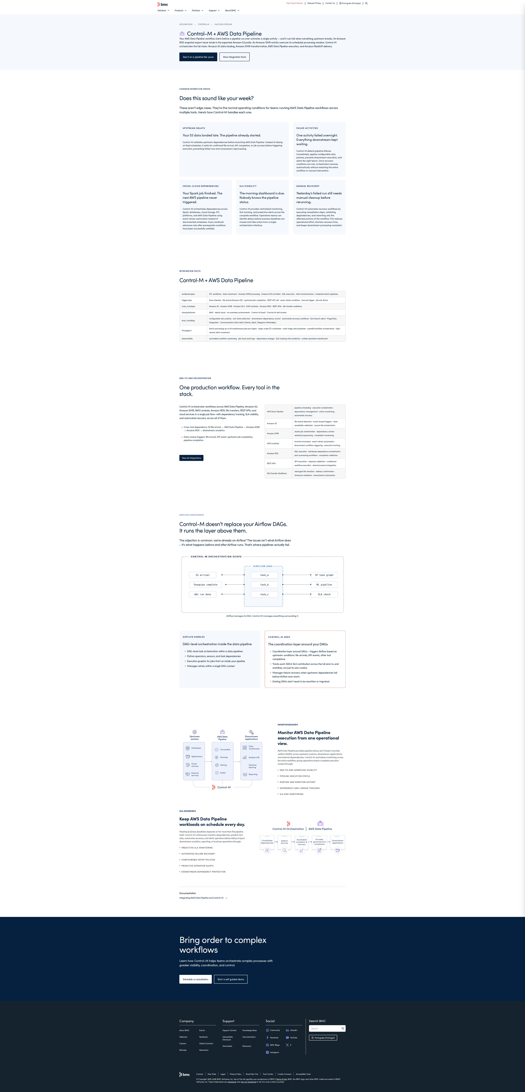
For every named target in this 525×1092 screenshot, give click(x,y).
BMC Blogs (274, 1045)
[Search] (366, 3)
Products (179, 10)
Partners (196, 10)
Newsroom (203, 1050)
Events (202, 1030)
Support (212, 10)
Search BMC (317, 1021)
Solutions (162, 10)
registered (232, 1082)
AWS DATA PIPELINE (223, 24)
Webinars (183, 1037)
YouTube (293, 1037)
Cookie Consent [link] (284, 1074)
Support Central (229, 1030)
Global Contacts (206, 1043)
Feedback (203, 1037)
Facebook (274, 1037)
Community (275, 1030)
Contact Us (330, 3)
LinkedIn (293, 1030)
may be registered (248, 1082)
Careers (182, 1043)
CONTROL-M (203, 24)
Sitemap (182, 1050)
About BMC (230, 10)
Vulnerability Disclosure (228, 1038)
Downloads (227, 1046)
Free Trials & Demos (294, 3)
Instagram (274, 1052)
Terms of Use (281, 1079)
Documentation (249, 1037)
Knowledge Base (250, 1030)
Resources (247, 1046)
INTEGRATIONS (185, 24)
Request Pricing (314, 3)
